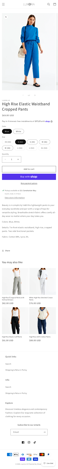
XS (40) (9, 142)
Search (8, 364)
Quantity (5, 154)
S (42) (20, 142)
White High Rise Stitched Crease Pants (41, 299)
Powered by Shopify (35, 464)
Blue (7, 131)
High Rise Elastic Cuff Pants (12, 337)
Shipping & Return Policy (16, 370)
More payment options (29, 183)
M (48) (7, 148)
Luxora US (24, 464)
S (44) (32, 142)
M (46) (44, 142)
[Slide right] (35, 95)
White (18, 131)
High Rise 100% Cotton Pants (39, 337)
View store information (15, 197)
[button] (3, 4)
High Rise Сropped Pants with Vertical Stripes (13, 299)
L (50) (21, 148)
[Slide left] (23, 95)
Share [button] (7, 250)
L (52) (33, 148)
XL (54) (45, 148)
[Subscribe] (44, 432)
